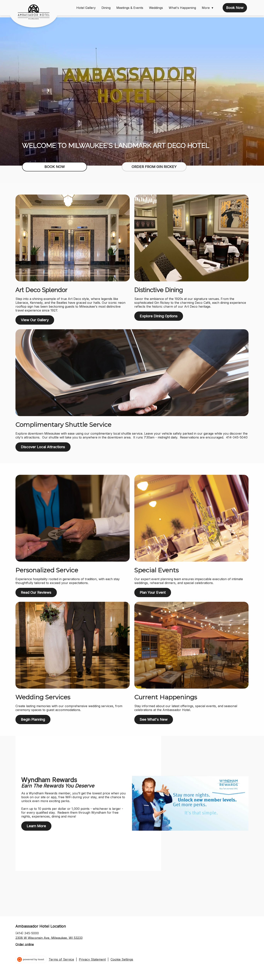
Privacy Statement (92, 959)
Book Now (235, 7)
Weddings (156, 8)
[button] (208, 8)
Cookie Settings (122, 959)
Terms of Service (61, 959)
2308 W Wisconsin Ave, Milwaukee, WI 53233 (49, 938)
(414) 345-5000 (27, 933)
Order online (24, 944)
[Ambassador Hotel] (36, 14)
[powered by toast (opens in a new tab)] (31, 959)
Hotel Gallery (86, 8)
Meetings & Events (129, 8)
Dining (106, 8)
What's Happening (182, 8)
